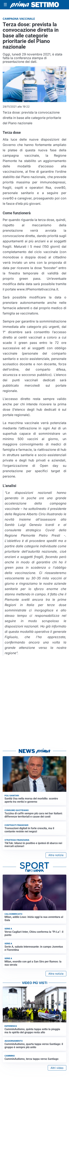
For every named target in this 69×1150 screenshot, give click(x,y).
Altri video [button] (57, 1068)
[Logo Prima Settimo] (34, 4)
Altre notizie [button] (55, 855)
